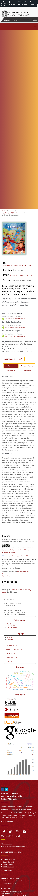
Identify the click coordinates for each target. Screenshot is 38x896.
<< (3, 586)
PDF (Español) (10, 359)
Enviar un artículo (12, 645)
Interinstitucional (25, 19)
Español (10, 639)
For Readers (11, 624)
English (9, 637)
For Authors (11, 626)
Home (4, 211)
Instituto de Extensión (16, 19)
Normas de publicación (14, 649)
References (11, 371)
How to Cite (27, 371)
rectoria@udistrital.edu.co (8, 883)
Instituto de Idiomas (35, 19)
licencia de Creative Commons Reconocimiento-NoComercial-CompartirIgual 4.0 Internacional (16, 574)
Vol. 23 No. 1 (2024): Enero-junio (12, 213)
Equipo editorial (11, 657)
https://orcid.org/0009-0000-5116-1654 (15, 318)
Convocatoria (10, 661)
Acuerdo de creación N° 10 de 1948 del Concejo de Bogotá (18, 813)
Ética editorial (10, 653)
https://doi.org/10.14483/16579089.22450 (17, 266)
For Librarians (12, 628)
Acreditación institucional (8, 19)
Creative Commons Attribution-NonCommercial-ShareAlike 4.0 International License (17, 550)
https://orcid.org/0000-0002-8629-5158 (15, 336)
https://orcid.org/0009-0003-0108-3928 (15, 327)
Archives (11, 211)
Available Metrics (27, 366)
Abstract (11, 366)
